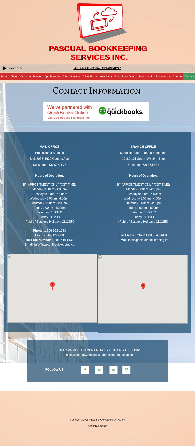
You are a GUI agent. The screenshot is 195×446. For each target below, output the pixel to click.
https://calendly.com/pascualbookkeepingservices (99, 354)
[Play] (4, 68)
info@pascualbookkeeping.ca (54, 244)
